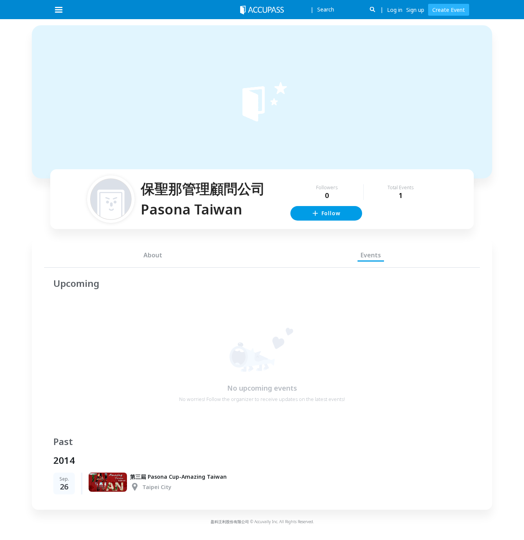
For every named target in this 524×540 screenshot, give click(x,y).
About (152, 255)
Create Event (448, 9)
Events (371, 255)
